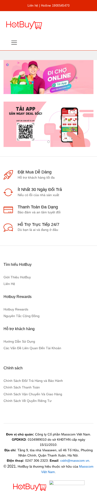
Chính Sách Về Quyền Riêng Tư (28, 401)
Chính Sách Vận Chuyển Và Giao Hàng (33, 394)
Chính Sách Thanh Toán (22, 387)
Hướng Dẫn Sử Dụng (19, 341)
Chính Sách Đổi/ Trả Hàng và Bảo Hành (33, 381)
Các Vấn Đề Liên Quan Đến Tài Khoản (32, 348)
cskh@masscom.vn (74, 460)
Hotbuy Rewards (16, 309)
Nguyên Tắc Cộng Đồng (22, 316)
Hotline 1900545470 (55, 5)
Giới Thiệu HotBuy (17, 277)
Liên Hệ (9, 284)
